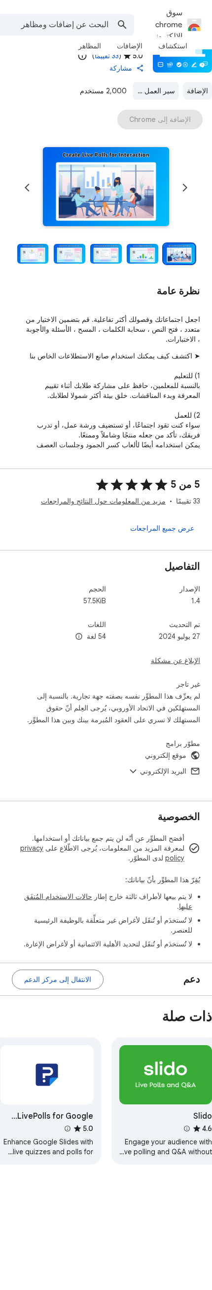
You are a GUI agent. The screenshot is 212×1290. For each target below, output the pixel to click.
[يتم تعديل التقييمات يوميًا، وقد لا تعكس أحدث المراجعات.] (82, 56)
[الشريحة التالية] (27, 187)
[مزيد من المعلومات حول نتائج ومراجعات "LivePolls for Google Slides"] (67, 1128)
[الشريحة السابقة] (185, 187)
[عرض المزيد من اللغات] (79, 637)
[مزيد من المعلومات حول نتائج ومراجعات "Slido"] (186, 1128)
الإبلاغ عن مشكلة (175, 660)
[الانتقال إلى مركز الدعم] (58, 979)
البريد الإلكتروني (163, 771)
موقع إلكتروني (165, 755)
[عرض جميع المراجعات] (162, 528)
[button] (106, 187)
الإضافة (197, 90)
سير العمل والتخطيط (154, 90)
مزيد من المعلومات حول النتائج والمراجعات (103, 501)
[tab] (172, 46)
